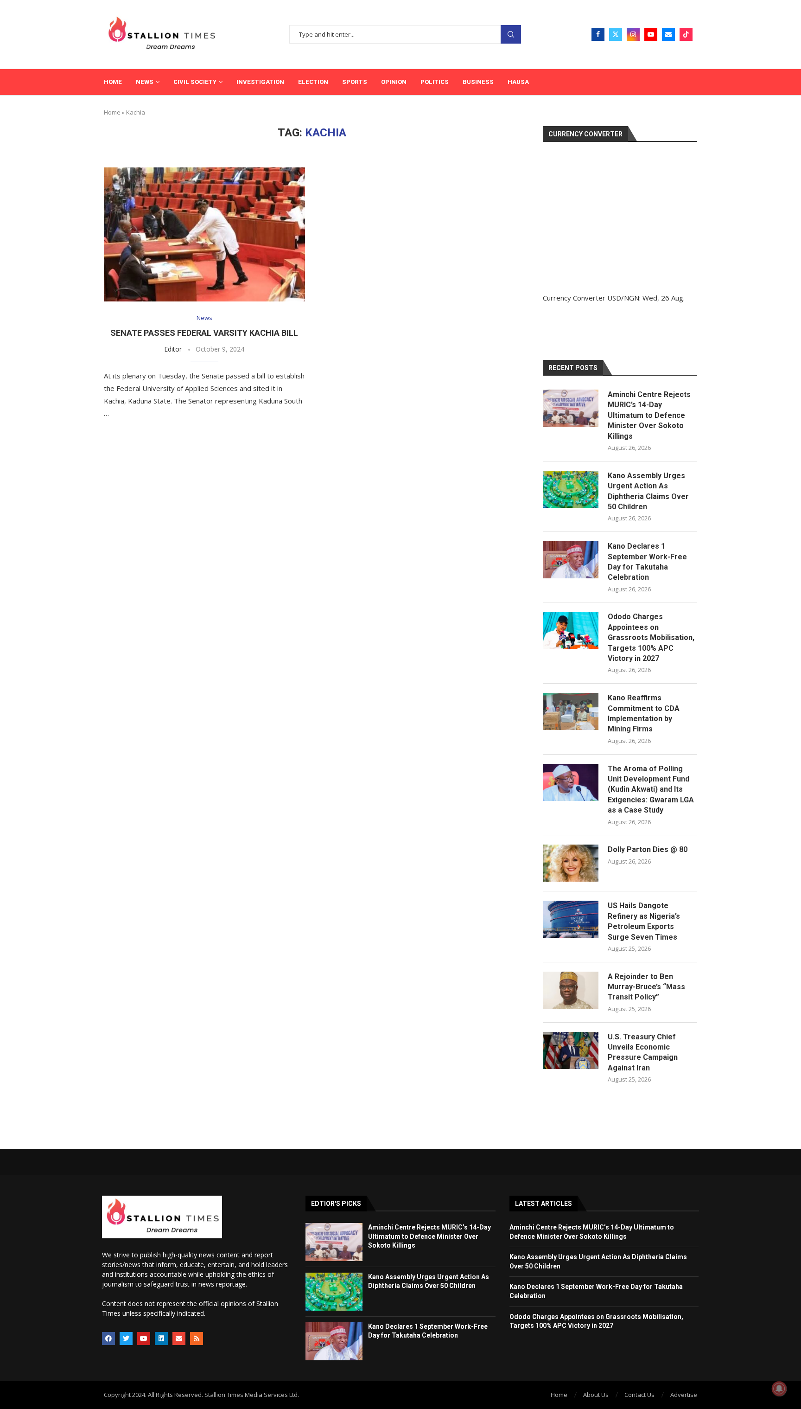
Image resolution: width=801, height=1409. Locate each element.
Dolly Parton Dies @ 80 (647, 849)
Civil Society (194, 81)
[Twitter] (615, 34)
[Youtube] (650, 34)
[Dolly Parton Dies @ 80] (570, 863)
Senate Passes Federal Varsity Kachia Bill (204, 333)
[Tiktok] (686, 34)
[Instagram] (633, 34)
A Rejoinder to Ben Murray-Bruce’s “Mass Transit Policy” (646, 987)
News (144, 81)
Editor (173, 349)
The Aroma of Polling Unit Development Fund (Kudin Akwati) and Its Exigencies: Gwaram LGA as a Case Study (651, 789)
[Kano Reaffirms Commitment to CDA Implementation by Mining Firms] (570, 711)
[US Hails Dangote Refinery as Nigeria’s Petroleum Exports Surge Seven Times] (570, 919)
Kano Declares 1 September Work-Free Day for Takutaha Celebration (647, 562)
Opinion (394, 81)
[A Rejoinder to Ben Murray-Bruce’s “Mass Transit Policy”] (570, 990)
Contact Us (639, 1394)
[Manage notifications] (779, 1388)
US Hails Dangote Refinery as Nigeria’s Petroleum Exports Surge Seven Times (644, 921)
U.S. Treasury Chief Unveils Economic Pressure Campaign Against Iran (643, 1052)
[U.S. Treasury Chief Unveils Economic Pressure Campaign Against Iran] (570, 1050)
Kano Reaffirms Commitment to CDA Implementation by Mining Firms (644, 713)
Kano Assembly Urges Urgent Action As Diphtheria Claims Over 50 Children (648, 491)
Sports (354, 81)
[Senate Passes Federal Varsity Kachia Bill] (204, 234)
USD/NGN (623, 297)
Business (478, 81)
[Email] (668, 34)
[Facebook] (597, 34)
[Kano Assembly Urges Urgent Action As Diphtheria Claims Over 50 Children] (570, 489)
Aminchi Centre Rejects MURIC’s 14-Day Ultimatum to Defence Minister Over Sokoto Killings (649, 415)
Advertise (683, 1394)
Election (313, 81)
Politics (434, 81)
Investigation (260, 81)
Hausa (518, 81)
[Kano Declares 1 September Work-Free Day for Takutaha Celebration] (570, 559)
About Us (596, 1394)
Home (113, 81)
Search (511, 34)
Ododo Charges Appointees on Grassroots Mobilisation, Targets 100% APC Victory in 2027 (651, 637)
